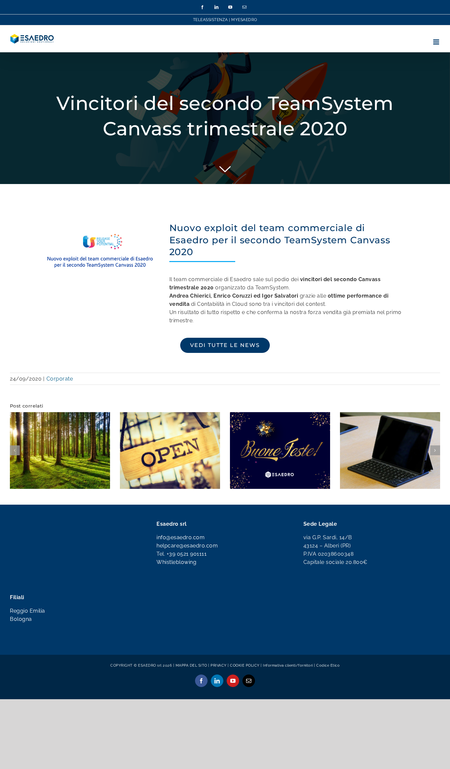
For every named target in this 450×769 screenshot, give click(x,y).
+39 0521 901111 (187, 569)
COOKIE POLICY (245, 680)
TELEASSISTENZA (210, 19)
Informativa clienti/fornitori (288, 680)
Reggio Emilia (27, 626)
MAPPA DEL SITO (191, 680)
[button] (15, 458)
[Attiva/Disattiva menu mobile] (436, 42)
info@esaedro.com (180, 552)
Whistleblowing (176, 577)
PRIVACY (219, 680)
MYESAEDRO (244, 19)
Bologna (21, 634)
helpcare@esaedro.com (187, 560)
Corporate (59, 379)
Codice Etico (328, 680)
